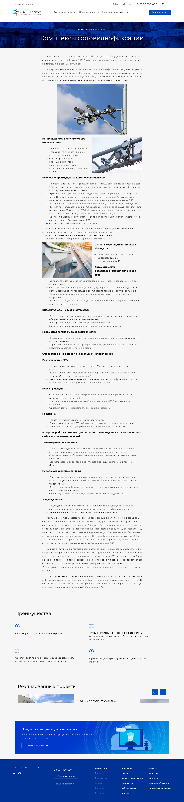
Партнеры (100, 773)
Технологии (127, 783)
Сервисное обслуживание (115, 12)
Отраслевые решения (65, 12)
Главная (80, 29)
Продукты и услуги (89, 12)
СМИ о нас (154, 773)
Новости (153, 768)
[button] (155, 692)
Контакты (153, 778)
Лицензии (100, 788)
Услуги (125, 773)
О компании (101, 768)
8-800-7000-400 (147, 4)
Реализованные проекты (47, 686)
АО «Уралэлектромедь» (98, 701)
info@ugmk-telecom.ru (122, 4)
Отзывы (98, 783)
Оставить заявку (160, 12)
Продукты (104, 29)
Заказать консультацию (36, 745)
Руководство (101, 778)
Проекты (126, 793)
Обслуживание (129, 788)
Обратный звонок (66, 776)
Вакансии (99, 793)
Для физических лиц (23, 4)
